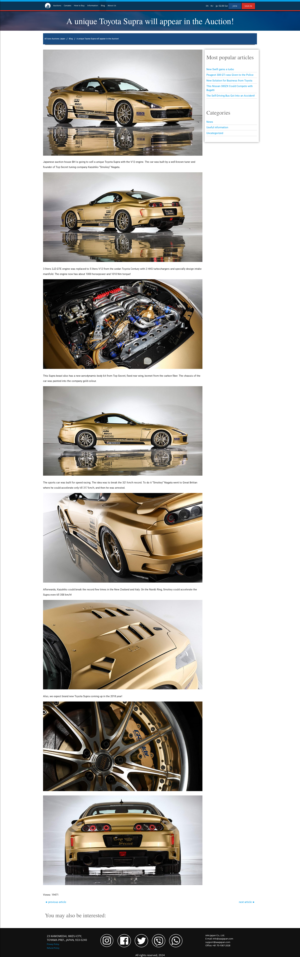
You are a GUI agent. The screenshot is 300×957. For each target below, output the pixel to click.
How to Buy (79, 5)
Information (92, 5)
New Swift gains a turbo (220, 69)
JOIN (235, 6)
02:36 (221, 5)
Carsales (67, 5)
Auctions (57, 5)
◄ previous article (55, 902)
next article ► (247, 902)
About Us (112, 5)
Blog (103, 5)
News (209, 121)
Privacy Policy (53, 944)
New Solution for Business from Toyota (229, 80)
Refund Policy (53, 948)
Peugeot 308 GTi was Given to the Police (229, 74)
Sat (226, 5)
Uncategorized (214, 133)
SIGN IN (248, 6)
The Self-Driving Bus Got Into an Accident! (230, 95)
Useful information (217, 127)
